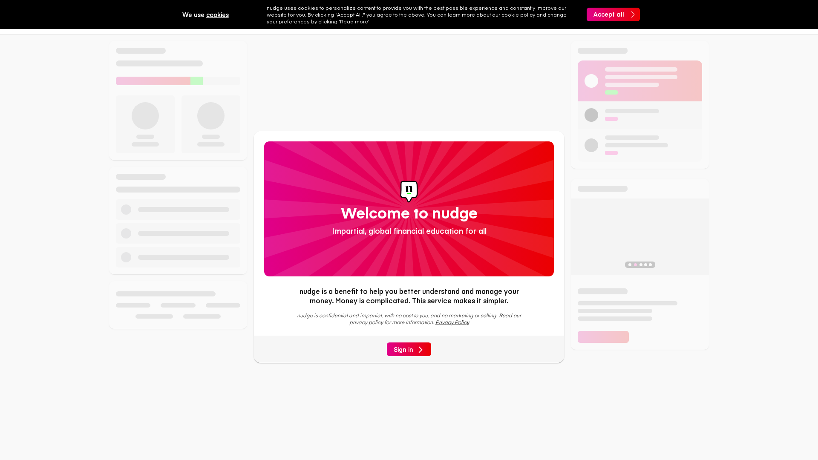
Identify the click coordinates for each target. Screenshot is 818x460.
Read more (354, 21)
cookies (217, 14)
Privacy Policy (452, 322)
